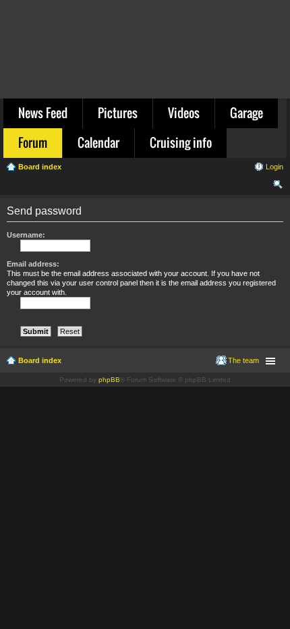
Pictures (118, 112)
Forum (32, 142)
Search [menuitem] (277, 186)
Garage (246, 112)
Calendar (98, 142)
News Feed (42, 112)
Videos (184, 112)
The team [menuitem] (243, 360)
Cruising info (181, 142)
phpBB (109, 379)
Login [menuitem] (274, 167)
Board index (39, 360)
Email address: (33, 264)
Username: (26, 235)
